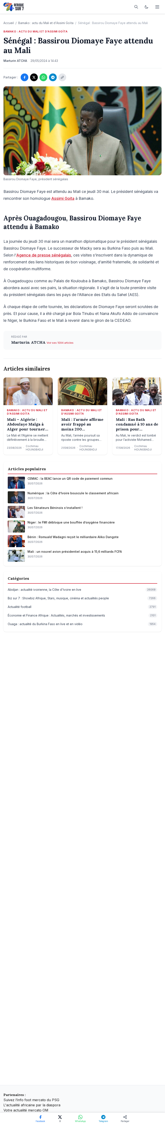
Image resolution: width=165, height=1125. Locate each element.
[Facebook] (24, 77)
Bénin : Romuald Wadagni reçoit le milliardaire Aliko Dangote (73, 537)
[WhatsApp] (43, 77)
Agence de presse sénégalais (43, 255)
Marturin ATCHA (29, 342)
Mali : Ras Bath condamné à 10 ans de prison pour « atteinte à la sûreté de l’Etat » (137, 424)
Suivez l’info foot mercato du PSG (31, 1100)
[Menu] (157, 7)
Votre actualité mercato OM (25, 1110)
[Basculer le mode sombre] (146, 7)
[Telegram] (53, 77)
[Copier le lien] (62, 77)
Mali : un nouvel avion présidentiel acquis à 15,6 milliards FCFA (75, 551)
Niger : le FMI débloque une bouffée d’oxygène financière (71, 522)
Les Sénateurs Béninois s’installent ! (55, 508)
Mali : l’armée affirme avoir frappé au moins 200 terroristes (82, 424)
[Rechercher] (136, 7)
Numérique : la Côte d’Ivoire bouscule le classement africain (73, 493)
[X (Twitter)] (34, 77)
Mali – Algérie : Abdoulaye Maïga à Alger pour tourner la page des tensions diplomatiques (26, 424)
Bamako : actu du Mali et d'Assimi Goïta (45, 23)
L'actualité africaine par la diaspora (31, 1105)
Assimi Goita (62, 198)
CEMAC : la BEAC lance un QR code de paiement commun (70, 478)
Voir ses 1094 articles (60, 342)
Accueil (8, 23)
